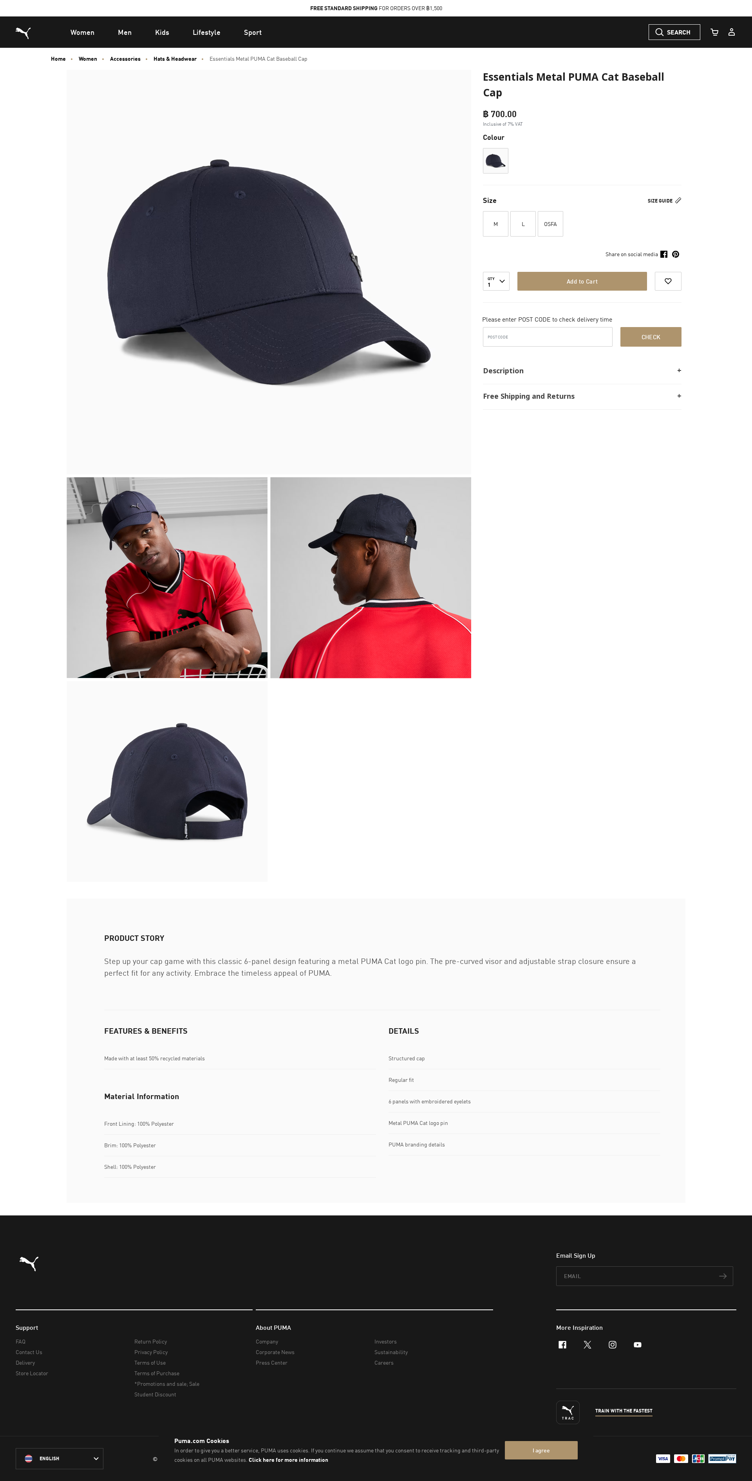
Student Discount (155, 1394)
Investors (385, 1341)
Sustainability (391, 1352)
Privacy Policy (151, 1352)
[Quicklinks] (731, 32)
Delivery (25, 1362)
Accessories (125, 59)
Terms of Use (150, 1362)
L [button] (523, 224)
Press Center (271, 1362)
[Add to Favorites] (668, 281)
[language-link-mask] (59, 1458)
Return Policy (150, 1341)
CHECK (651, 336)
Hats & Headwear (175, 59)
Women (88, 59)
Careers (384, 1362)
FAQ (20, 1341)
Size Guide (661, 201)
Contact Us (29, 1352)
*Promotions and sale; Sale (166, 1383)
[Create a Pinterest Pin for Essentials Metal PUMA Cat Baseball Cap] (676, 254)
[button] (495, 160)
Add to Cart (582, 281)
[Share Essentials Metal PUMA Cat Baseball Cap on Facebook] (664, 254)
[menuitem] (82, 32)
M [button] (496, 224)
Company (267, 1341)
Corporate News (275, 1352)
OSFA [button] (550, 224)
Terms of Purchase (156, 1373)
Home (58, 59)
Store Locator (32, 1373)
